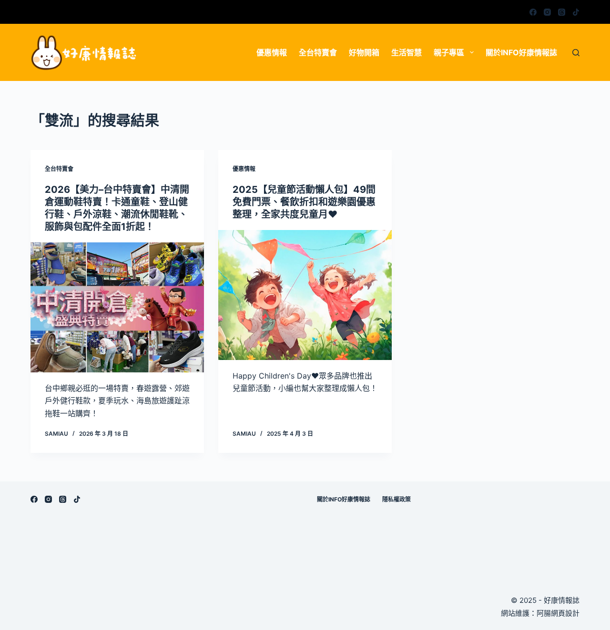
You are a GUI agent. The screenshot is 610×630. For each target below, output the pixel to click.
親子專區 (449, 52)
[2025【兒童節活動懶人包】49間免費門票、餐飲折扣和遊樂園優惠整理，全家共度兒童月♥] (305, 295)
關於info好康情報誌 (521, 52)
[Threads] (561, 12)
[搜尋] (576, 52)
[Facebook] (533, 12)
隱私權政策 (396, 499)
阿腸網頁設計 (558, 613)
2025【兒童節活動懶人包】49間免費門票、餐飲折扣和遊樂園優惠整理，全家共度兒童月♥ (304, 202)
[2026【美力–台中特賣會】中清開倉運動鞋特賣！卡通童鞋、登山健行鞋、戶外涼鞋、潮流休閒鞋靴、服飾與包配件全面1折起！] (117, 307)
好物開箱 (364, 52)
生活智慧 (406, 52)
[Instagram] (547, 12)
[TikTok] (576, 12)
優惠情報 (271, 52)
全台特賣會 (318, 52)
